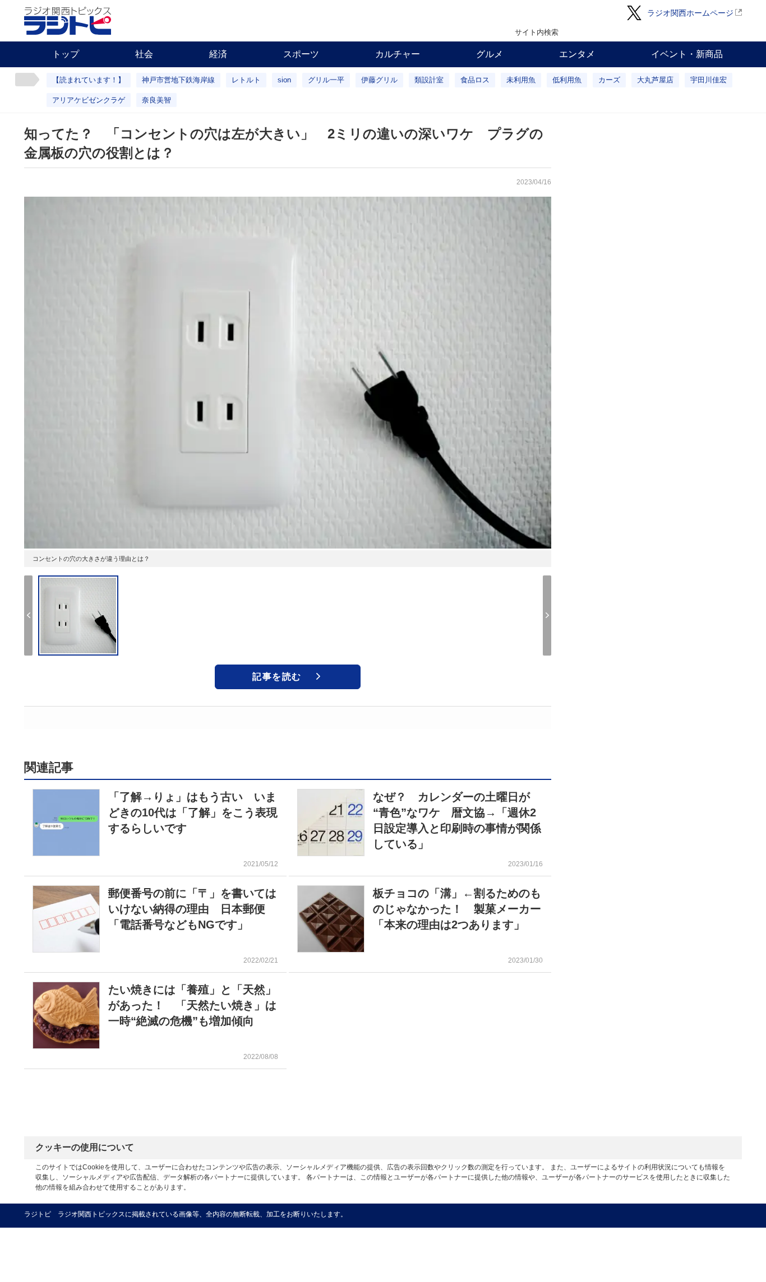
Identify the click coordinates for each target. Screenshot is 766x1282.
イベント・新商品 (687, 54)
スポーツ (301, 54)
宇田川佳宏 (708, 80)
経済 (218, 54)
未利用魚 (521, 80)
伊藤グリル (379, 80)
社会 (144, 54)
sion (284, 80)
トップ (65, 54)
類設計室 (429, 80)
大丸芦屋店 (655, 80)
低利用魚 (567, 80)
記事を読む (277, 676)
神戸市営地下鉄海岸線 (178, 80)
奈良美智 (156, 100)
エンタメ (577, 54)
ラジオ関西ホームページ (690, 13)
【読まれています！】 (88, 80)
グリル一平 (326, 80)
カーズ (609, 80)
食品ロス (475, 80)
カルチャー (397, 54)
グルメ (489, 54)
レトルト (246, 80)
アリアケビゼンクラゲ (88, 100)
